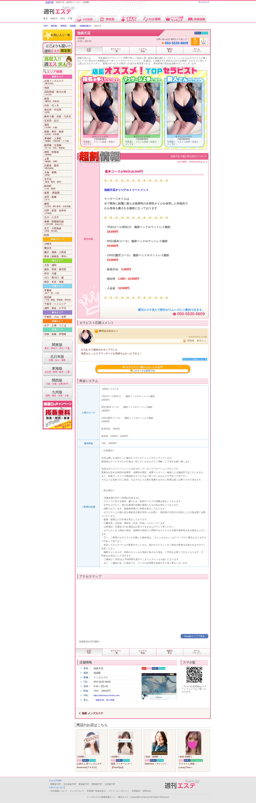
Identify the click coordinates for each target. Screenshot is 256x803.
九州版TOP (110, 784)
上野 (50, 159)
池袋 (46, 87)
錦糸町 (50, 187)
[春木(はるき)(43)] (100, 133)
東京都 (54, 26)
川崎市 (48, 243)
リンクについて (77, 791)
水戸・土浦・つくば (55, 325)
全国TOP (49, 2)
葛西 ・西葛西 (52, 192)
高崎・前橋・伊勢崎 (55, 334)
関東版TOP (55, 784)
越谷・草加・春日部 (55, 269)
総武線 (57, 298)
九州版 (57, 393)
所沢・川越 (50, 273)
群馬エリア (57, 329)
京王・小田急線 (52, 229)
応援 (195, 42)
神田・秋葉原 (51, 153)
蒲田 (50, 125)
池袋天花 (83, 33)
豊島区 (64, 26)
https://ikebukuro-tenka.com (106, 695)
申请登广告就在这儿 (96, 791)
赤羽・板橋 (50, 198)
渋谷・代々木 (51, 105)
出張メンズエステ (54, 82)
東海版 (57, 369)
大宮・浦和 (50, 265)
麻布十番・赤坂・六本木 (57, 116)
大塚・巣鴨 (50, 173)
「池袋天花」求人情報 (104, 700)
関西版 (57, 381)
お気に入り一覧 (60, 34)
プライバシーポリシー (118, 791)
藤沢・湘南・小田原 (55, 252)
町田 (46, 235)
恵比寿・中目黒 (52, 110)
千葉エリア (57, 286)
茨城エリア (57, 321)
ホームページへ (197, 50)
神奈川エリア (57, 239)
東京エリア (57, 76)
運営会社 (147, 791)
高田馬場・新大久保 (55, 92)
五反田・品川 (51, 120)
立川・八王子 (51, 217)
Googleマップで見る (194, 636)
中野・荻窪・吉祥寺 (55, 211)
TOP (46, 26)
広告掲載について (58, 791)
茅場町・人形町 (56, 139)
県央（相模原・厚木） (56, 256)
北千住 (52, 180)
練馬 (57, 204)
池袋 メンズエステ (92, 713)
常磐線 (51, 291)
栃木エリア (57, 312)
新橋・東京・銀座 (54, 132)
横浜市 (48, 248)
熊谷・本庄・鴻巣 (54, 281)
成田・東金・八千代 (55, 308)
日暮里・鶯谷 (51, 166)
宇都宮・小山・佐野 (55, 316)
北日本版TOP (69, 784)
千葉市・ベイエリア (55, 304)
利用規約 (136, 791)
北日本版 (57, 358)
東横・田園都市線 (54, 222)
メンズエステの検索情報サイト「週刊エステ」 (109, 797)
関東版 (57, 346)
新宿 (51, 99)
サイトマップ (204, 2)
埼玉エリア (57, 260)
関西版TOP (97, 784)
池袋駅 (73, 26)
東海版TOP (84, 784)
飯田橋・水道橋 (54, 146)
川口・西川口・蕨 (54, 277)
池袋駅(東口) (85, 26)
